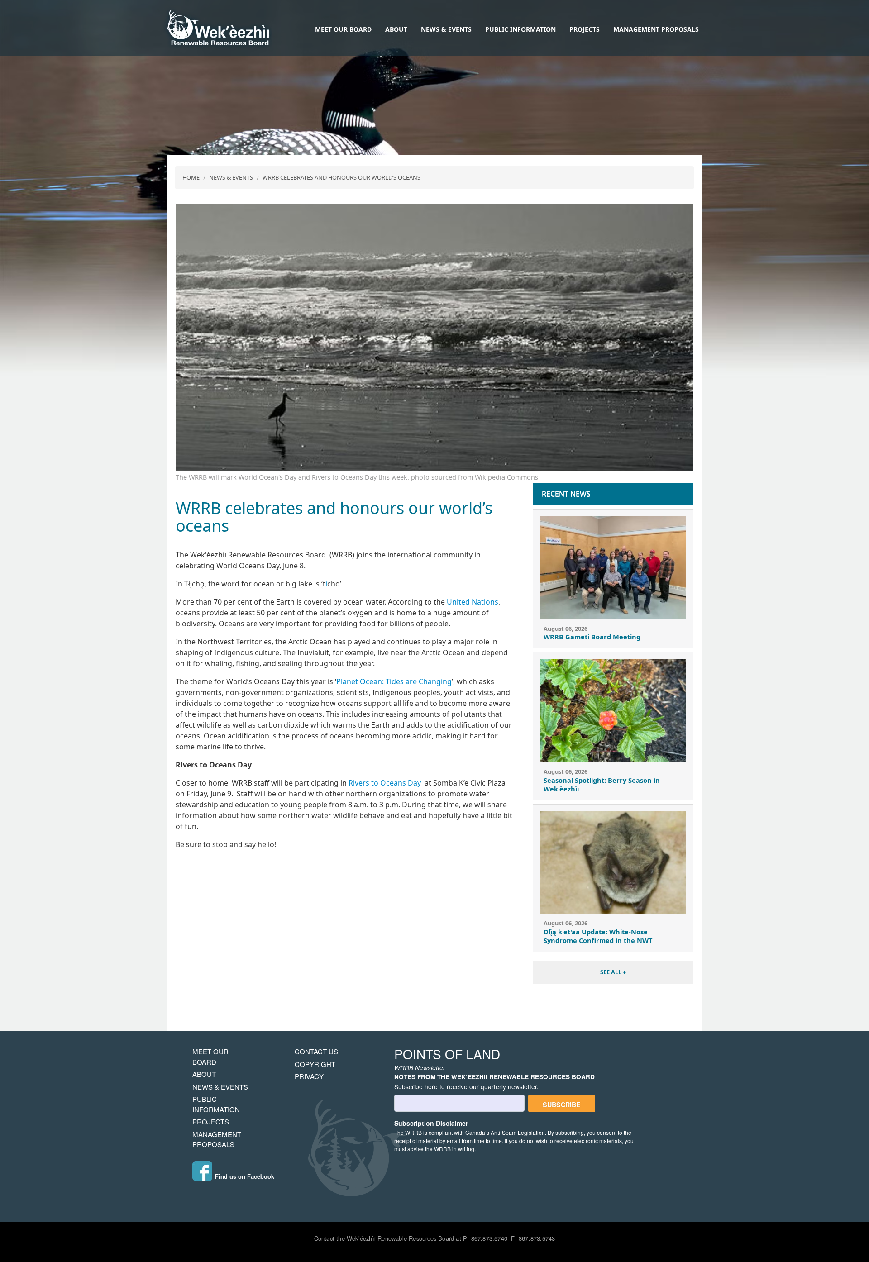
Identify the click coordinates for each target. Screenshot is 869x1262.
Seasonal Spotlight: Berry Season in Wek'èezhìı (602, 784)
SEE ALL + (613, 972)
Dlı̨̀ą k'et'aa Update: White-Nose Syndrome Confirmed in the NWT (598, 936)
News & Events (446, 29)
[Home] (217, 28)
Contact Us (316, 1051)
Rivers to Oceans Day (385, 783)
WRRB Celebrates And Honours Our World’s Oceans (341, 177)
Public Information (520, 29)
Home (191, 177)
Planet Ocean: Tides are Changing (394, 681)
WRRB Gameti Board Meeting (592, 636)
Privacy (309, 1076)
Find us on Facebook (244, 1176)
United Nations (472, 602)
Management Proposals (656, 29)
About (396, 29)
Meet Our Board (343, 29)
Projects (584, 29)
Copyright (315, 1064)
